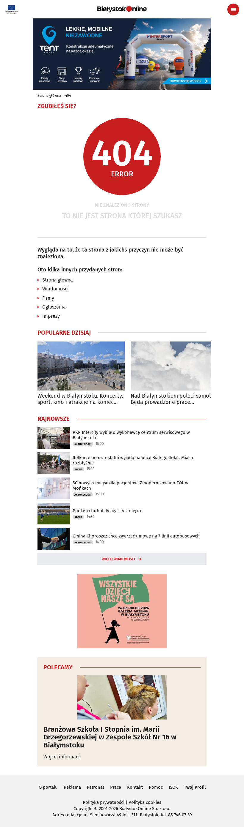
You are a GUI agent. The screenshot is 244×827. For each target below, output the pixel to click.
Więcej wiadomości (118, 559)
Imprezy (51, 316)
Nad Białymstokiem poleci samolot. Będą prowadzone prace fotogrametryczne (174, 399)
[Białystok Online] (122, 9)
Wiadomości (55, 289)
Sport (78, 469)
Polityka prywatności (103, 802)
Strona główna (49, 96)
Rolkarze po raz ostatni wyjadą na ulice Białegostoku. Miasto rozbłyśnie (134, 460)
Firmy (48, 298)
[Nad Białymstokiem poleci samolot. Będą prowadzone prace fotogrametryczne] (174, 365)
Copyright (83, 808)
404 (68, 96)
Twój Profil (195, 787)
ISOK (173, 787)
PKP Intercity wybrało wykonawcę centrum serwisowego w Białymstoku (131, 435)
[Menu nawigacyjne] (233, 9)
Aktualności (82, 444)
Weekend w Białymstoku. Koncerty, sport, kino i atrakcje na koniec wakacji (80, 399)
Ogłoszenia (54, 307)
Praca (115, 787)
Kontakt (135, 787)
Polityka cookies (145, 802)
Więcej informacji (62, 757)
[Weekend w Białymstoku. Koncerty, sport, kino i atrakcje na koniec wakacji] (81, 365)
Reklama (72, 787)
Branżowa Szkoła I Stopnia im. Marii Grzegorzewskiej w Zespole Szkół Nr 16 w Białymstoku (109, 737)
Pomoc (156, 787)
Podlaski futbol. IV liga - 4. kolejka (107, 510)
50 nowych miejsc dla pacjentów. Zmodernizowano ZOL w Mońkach (130, 485)
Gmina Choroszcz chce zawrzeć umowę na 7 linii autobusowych (136, 536)
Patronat (95, 787)
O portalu (48, 787)
